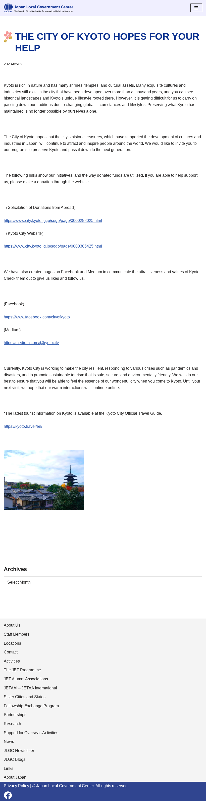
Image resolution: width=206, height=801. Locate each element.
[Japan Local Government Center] (38, 8)
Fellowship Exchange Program (31, 706)
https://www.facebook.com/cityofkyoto (37, 317)
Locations (12, 643)
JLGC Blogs (14, 759)
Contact (11, 652)
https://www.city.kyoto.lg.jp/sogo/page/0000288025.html (53, 220)
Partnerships (15, 715)
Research (12, 724)
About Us (12, 625)
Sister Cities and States (24, 697)
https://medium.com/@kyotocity (31, 343)
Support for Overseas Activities (31, 733)
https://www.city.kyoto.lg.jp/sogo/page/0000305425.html (53, 246)
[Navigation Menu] (196, 8)
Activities (12, 661)
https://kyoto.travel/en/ (23, 426)
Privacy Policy (16, 786)
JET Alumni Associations (26, 679)
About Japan (15, 777)
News (9, 741)
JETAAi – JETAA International (30, 688)
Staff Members (16, 634)
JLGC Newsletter (19, 750)
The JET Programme (22, 670)
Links (8, 768)
